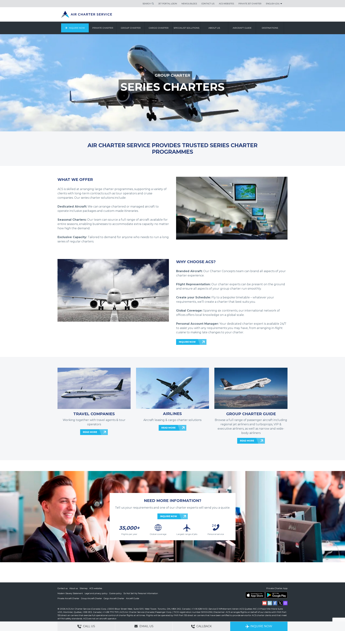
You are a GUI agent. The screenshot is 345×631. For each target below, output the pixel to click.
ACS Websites (226, 3)
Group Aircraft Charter (91, 598)
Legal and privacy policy (96, 593)
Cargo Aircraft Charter (114, 598)
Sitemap (84, 588)
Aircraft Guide (242, 27)
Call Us (88, 626)
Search (146, 3)
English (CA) (272, 3)
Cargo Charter (159, 27)
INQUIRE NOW (187, 342)
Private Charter (102, 27)
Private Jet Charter (249, 3)
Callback (204, 626)
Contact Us (207, 3)
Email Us (146, 626)
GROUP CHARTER (172, 75)
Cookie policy (115, 593)
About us (214, 27)
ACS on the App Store (255, 595)
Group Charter (131, 27)
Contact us (63, 588)
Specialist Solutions (186, 27)
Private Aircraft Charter (68, 598)
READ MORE (90, 432)
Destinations (270, 27)
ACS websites (95, 588)
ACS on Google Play (277, 595)
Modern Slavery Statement (70, 593)
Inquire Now (77, 27)
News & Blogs (189, 3)
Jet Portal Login (167, 3)
